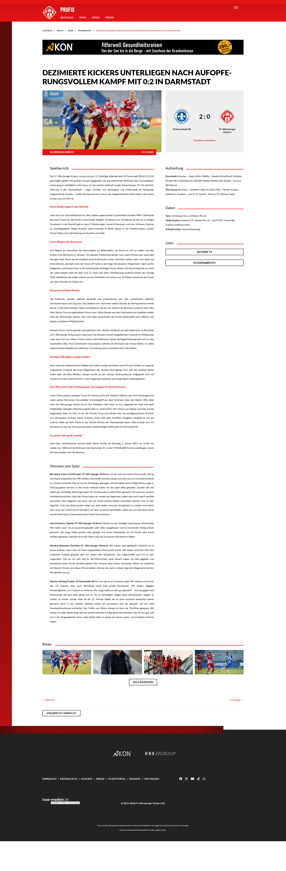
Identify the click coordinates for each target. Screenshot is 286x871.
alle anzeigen (143, 682)
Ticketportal (116, 778)
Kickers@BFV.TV (204, 262)
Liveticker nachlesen (204, 140)
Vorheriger (235, 699)
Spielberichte (84, 30)
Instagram (186, 778)
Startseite (47, 30)
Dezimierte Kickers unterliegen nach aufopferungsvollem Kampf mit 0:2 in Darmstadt (138, 30)
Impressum (49, 778)
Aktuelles (66, 17)
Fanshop (134, 778)
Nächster (50, 699)
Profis (67, 9)
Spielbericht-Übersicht (61, 713)
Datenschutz (68, 778)
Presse (109, 17)
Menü (236, 7)
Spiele (95, 17)
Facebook (180, 778)
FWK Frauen (151, 778)
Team (82, 17)
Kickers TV (204, 251)
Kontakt (87, 778)
